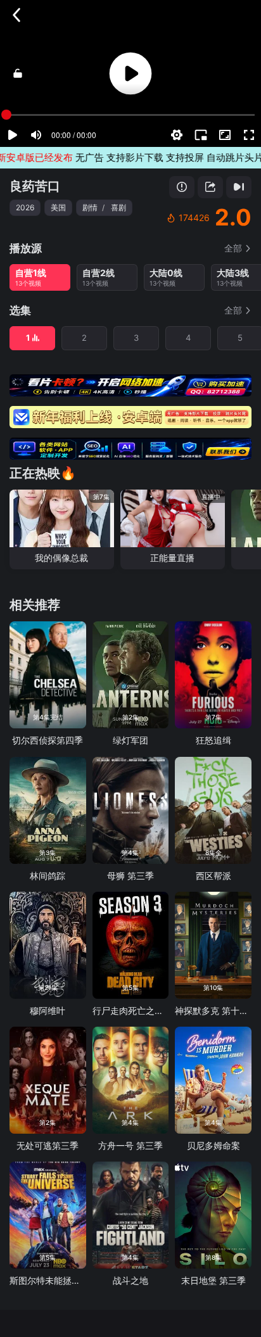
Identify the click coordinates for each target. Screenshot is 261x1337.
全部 (233, 248)
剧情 (90, 207)
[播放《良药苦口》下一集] (238, 187)
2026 (25, 207)
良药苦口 (35, 186)
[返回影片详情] (16, 15)
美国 (58, 207)
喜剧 (118, 207)
